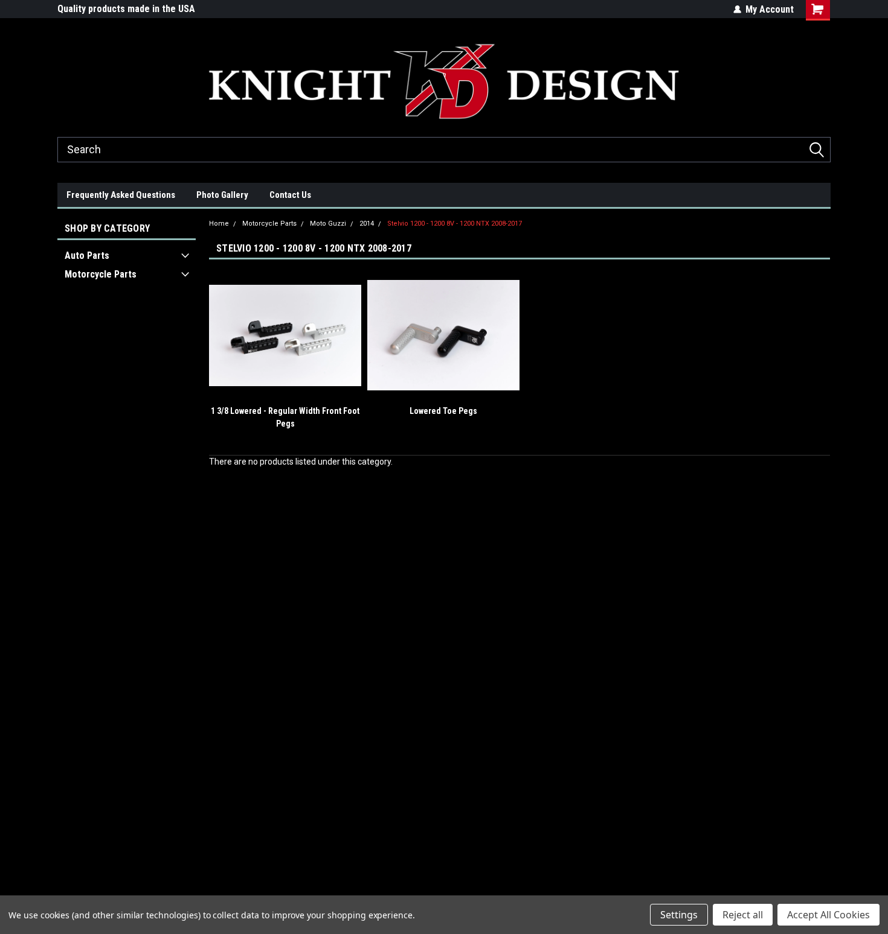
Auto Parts (87, 255)
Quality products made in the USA (126, 8)
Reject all (742, 914)
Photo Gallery (222, 194)
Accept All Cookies (828, 914)
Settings (679, 914)
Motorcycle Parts (101, 274)
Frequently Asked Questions (120, 194)
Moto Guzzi (328, 223)
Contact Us (290, 194)
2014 (366, 223)
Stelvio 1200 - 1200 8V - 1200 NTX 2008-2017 (454, 223)
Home (219, 223)
